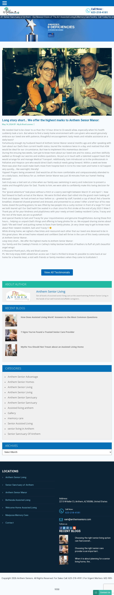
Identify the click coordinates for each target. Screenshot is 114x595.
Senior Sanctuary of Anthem (19, 485)
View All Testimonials (57, 272)
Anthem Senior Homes (21, 382)
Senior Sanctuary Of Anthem (24, 433)
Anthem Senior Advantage (23, 376)
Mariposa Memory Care (16, 515)
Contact (9, 522)
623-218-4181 (99, 12)
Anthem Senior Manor (16, 492)
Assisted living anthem (21, 408)
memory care (15, 418)
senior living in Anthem (21, 428)
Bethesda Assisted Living (17, 500)
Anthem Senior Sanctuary (22, 397)
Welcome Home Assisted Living (21, 507)
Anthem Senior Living (50, 291)
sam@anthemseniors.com (77, 519)
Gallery (12, 413)
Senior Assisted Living (20, 423)
